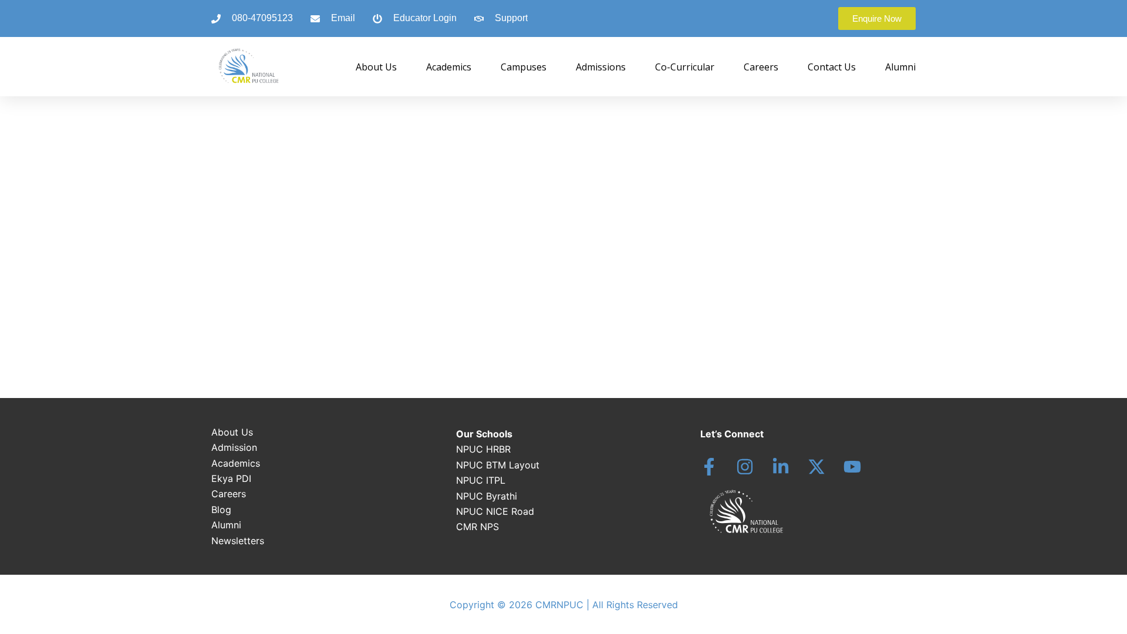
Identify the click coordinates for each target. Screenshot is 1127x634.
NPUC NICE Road (495, 511)
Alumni (900, 66)
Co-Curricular (684, 66)
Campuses (523, 66)
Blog (221, 509)
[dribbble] (852, 467)
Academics (448, 66)
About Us (376, 66)
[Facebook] (709, 467)
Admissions (601, 66)
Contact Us (832, 66)
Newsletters (237, 541)
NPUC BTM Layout (497, 465)
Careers (761, 66)
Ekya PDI (231, 478)
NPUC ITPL (480, 480)
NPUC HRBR (483, 449)
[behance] (816, 467)
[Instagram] (745, 467)
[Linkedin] (780, 467)
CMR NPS (477, 526)
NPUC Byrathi (486, 496)
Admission (234, 447)
